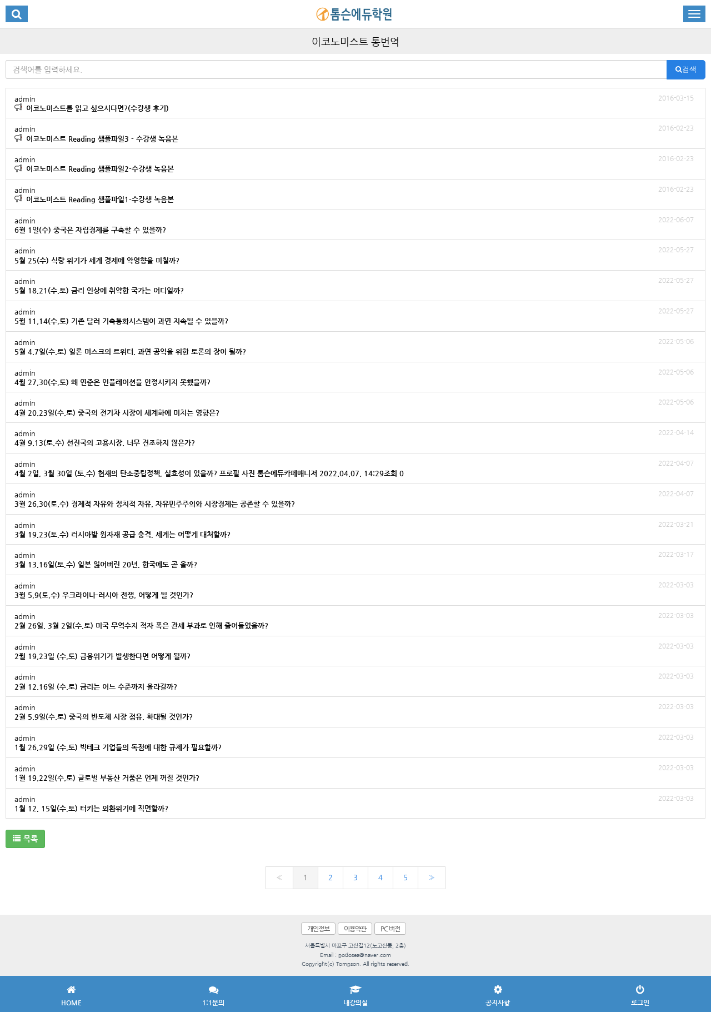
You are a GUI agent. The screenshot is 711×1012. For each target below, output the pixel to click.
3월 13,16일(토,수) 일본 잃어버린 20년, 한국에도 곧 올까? (354, 559)
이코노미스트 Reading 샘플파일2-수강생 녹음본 (354, 163)
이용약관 (355, 929)
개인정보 (318, 929)
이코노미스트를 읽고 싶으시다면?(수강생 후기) (354, 103)
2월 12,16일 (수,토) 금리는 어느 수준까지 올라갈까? (354, 681)
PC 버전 (390, 929)
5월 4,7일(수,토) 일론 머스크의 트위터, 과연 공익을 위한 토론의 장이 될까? (354, 346)
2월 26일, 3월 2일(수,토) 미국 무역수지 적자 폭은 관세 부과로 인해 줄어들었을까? (354, 620)
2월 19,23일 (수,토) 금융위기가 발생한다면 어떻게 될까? (354, 651)
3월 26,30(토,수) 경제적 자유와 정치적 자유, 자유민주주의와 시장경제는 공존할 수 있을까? (354, 499)
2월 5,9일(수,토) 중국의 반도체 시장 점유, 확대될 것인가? (354, 711)
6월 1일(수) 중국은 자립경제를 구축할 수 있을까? (354, 225)
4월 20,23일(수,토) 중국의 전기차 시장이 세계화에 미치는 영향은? (354, 407)
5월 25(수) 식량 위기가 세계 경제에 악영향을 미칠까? (354, 255)
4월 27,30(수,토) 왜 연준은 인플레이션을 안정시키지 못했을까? (354, 377)
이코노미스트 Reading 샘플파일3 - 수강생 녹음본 (354, 133)
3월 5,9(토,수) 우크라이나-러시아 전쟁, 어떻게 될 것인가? (354, 590)
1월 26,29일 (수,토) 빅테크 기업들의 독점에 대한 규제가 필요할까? (354, 742)
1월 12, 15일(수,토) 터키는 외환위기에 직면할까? (354, 803)
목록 (30, 838)
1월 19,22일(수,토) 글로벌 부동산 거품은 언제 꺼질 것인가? (354, 773)
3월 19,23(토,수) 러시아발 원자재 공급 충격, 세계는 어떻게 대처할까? (354, 529)
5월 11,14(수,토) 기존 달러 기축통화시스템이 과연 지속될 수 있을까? (354, 316)
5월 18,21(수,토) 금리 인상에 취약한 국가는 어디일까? (354, 285)
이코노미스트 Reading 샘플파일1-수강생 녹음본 (354, 194)
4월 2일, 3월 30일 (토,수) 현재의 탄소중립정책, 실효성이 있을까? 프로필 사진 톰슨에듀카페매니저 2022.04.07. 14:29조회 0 (354, 468)
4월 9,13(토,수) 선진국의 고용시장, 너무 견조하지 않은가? (354, 437)
